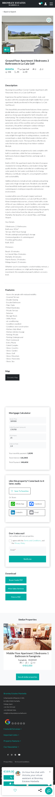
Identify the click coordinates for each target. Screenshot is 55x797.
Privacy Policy (20, 543)
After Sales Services (16, 588)
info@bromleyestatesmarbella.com (15, 713)
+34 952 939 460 (9, 707)
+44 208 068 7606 (10, 710)
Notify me (27, 559)
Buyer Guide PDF (16, 580)
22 (8, 50)
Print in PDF (16, 597)
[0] (40, 3)
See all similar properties (27, 677)
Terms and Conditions (32, 540)
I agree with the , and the (28, 541)
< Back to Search (9, 12)
